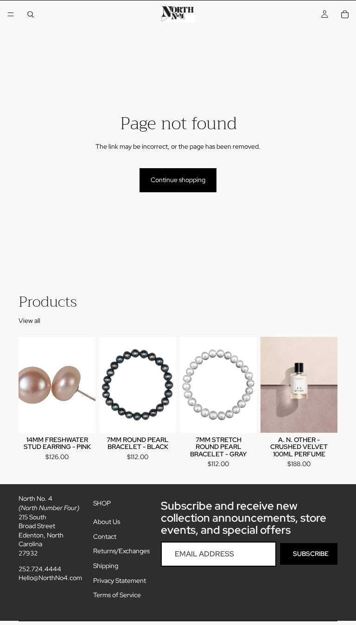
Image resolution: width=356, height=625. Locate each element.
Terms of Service (117, 595)
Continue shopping (178, 180)
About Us (106, 522)
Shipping (105, 566)
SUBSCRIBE (311, 553)
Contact (104, 536)
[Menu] (10, 14)
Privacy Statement (119, 580)
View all (29, 320)
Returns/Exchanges (121, 551)
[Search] (30, 14)
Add (169, 418)
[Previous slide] (271, 384)
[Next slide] (327, 384)
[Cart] (345, 14)
